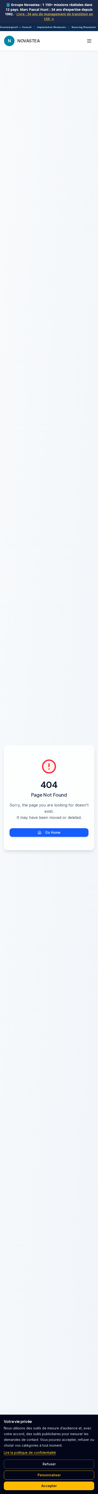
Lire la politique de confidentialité (30, 1452)
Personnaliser (49, 1475)
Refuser (49, 1464)
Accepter (49, 1486)
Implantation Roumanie (51, 27)
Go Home (52, 832)
